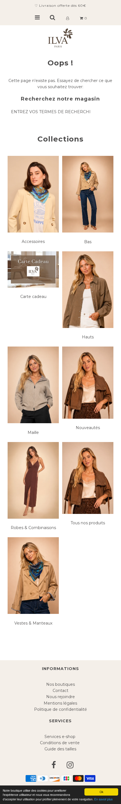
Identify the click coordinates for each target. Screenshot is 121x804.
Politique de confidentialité (60, 709)
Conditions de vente (60, 742)
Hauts (88, 337)
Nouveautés (88, 427)
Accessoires (33, 241)
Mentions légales (60, 703)
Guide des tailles (60, 748)
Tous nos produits (88, 522)
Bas (87, 241)
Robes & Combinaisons (33, 527)
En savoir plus (103, 799)
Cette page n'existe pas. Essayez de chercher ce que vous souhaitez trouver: (60, 83)
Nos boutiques (60, 684)
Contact (60, 690)
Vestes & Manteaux (33, 623)
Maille (33, 432)
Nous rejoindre (60, 696)
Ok (101, 792)
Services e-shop (60, 736)
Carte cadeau (33, 296)
